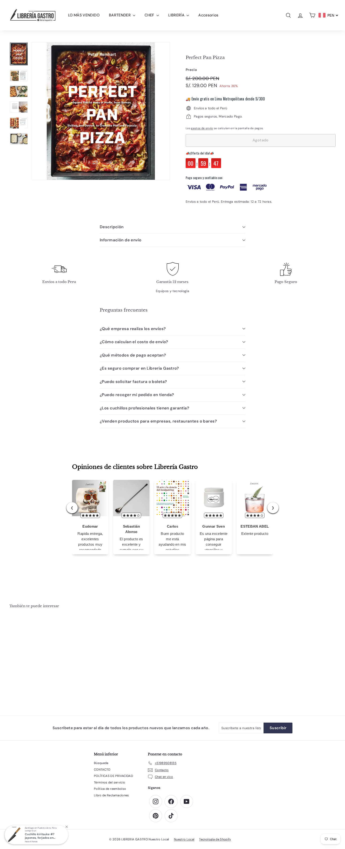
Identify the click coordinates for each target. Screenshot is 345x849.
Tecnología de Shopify (215, 839)
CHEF (150, 15)
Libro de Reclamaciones (111, 795)
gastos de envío (202, 128)
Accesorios (208, 15)
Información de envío (121, 240)
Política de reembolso (110, 789)
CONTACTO (102, 770)
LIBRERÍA (176, 15)
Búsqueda (101, 763)
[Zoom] (101, 111)
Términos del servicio (109, 782)
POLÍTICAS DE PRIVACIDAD (113, 776)
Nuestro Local (184, 839)
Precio (191, 69)
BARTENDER (120, 15)
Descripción (112, 226)
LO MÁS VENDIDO (84, 15)
